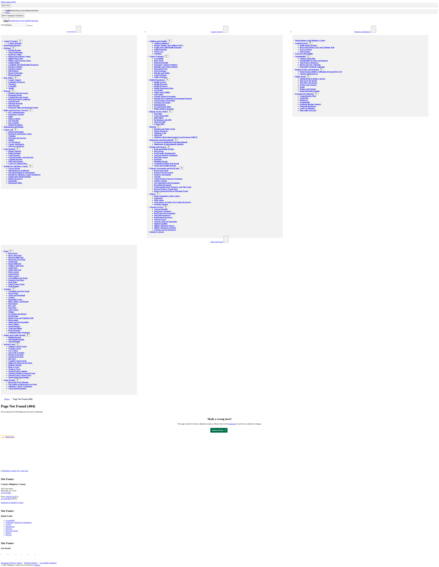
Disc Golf (11, 306)
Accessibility (159, 59)
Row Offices (8, 78)
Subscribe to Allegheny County (12, 503)
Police (10, 117)
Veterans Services (156, 207)
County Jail (8, 130)
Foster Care (158, 52)
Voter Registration (15, 52)
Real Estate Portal (161, 170)
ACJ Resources (14, 142)
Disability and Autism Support (166, 67)
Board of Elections (15, 73)
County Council (14, 80)
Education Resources (162, 215)
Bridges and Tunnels (308, 89)
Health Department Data (163, 88)
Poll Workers (13, 71)
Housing (153, 127)
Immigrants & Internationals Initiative (169, 144)
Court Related (9, 149)
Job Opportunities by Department (21, 173)
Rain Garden (305, 52)
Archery (11, 297)
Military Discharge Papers (164, 226)
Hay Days (12, 359)
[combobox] (12, 15)
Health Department (157, 80)
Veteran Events (160, 219)
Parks (6, 251)
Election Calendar (15, 67)
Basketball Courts (15, 299)
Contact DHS (159, 124)
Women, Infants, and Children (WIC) (168, 45)
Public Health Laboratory (164, 109)
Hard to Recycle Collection (310, 65)
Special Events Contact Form (19, 375)
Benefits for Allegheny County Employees (24, 175)
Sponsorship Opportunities (18, 377)
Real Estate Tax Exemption (164, 213)
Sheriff (11, 88)
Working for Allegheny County (16, 166)
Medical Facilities (160, 224)
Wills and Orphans (15, 161)
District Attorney (14, 151)
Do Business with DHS (163, 120)
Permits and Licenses (158, 147)
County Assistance (157, 56)
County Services (217, 32)
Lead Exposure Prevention (164, 101)
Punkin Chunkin (14, 365)
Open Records (13, 105)
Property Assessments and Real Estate (164, 168)
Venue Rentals (9, 380)
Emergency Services (16, 115)
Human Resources (15, 179)
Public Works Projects (308, 45)
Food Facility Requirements (165, 153)
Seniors (152, 194)
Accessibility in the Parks (18, 278)
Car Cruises (13, 351)
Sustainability (300, 56)
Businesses (304, 100)
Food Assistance (160, 71)
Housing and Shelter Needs (164, 129)
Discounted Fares (161, 69)
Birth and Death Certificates (19, 99)
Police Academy (14, 119)
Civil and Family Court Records (20, 157)
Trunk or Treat (14, 369)
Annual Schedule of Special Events (21, 373)
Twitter (23, 554)
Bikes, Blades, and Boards (18, 302)
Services (8, 535)
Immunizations (160, 105)
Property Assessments (162, 175)
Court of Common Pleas (17, 164)
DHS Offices (159, 118)
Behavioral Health (161, 63)
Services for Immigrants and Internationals (170, 142)
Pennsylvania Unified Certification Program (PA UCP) (321, 72)
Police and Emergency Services (16, 110)
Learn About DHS (161, 116)
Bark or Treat (13, 367)
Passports (158, 159)
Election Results (14, 50)
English (21, 10)
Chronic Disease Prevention (165, 96)
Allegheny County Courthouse (20, 386)
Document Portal (15, 95)
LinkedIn (30, 554)
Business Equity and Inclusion (307, 70)
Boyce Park (12, 253)
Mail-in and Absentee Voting (19, 56)
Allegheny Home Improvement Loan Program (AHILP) (175, 137)
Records (7, 91)
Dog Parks (12, 308)
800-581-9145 (11, 497)
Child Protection (160, 49)
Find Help (158, 114)
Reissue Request (14, 75)
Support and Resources (309, 74)
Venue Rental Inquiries (17, 388)
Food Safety (158, 94)
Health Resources (161, 86)
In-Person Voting (15, 54)
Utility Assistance (160, 77)
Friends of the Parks (16, 280)
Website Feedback (30, 563)
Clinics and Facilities (162, 92)
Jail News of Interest (16, 146)
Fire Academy (13, 123)
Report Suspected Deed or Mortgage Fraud (171, 191)
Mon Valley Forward (308, 110)
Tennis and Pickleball (16, 295)
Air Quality (158, 90)
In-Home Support (161, 204)
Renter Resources (161, 131)
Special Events (9, 344)
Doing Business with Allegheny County (310, 40)
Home (6, 399)
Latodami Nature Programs (19, 332)
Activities (7, 289)
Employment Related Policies (19, 177)
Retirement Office (15, 183)
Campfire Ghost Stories (17, 361)
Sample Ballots (14, 63)
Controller (12, 86)
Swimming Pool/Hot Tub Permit (166, 164)
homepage (232, 424)
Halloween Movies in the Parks (20, 363)
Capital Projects (301, 43)
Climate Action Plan (307, 59)
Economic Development (304, 94)
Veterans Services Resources (165, 230)
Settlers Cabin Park (16, 266)
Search (3, 25)
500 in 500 (158, 135)
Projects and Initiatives (362, 32)
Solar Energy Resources (309, 63)
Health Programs (160, 84)
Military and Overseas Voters (19, 61)
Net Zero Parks (306, 49)
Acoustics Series (14, 348)
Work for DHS (160, 122)
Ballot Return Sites (15, 59)
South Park (12, 268)
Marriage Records (15, 103)
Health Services (160, 82)
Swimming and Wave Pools (18, 291)
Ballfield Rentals (14, 337)
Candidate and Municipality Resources (23, 65)
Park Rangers (13, 286)
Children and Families (158, 41)
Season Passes (13, 274)
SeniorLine (158, 198)
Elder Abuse (159, 200)
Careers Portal (14, 168)
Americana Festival (15, 357)
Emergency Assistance (162, 211)
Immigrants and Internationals (161, 140)
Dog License (159, 151)
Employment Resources (163, 217)
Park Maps (12, 282)
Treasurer (12, 84)
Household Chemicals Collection (312, 67)
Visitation (12, 136)
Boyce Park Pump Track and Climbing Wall (317, 47)
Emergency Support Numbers (165, 65)
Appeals (157, 177)
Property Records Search (18, 93)
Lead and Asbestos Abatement (166, 155)
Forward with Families (304, 54)
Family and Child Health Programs (167, 47)
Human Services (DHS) (158, 112)
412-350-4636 (6, 499)
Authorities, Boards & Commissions (18, 522)
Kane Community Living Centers (167, 196)
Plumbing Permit (160, 161)
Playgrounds (13, 320)
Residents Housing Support (310, 104)
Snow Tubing (13, 324)
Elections (7, 48)
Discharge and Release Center (20, 134)
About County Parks (16, 284)
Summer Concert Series (17, 346)
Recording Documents (162, 185)
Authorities (304, 98)
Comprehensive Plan (308, 96)
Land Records (13, 101)
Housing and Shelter (162, 73)
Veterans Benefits (161, 209)
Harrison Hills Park (16, 257)
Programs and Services (17, 138)
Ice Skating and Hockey (17, 314)
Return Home (217, 430)
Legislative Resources (16, 82)
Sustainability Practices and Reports (314, 61)
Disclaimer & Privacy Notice (11, 563)
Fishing (11, 312)
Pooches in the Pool (15, 355)
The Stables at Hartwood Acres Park (22, 384)
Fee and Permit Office (162, 107)
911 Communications (16, 112)
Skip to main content (8, 2)
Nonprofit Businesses (308, 106)
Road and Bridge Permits (164, 149)
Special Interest (14, 326)
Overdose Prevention (162, 103)
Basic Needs (158, 61)
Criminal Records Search (18, 97)
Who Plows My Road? (308, 83)
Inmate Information (16, 132)
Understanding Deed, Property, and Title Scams (172, 187)
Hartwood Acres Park (16, 260)
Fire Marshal (13, 121)
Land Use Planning (307, 108)
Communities (305, 102)
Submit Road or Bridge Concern (312, 79)
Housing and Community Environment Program (173, 98)
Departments (10, 527)
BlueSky (37, 554)
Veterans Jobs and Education (165, 222)
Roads (302, 87)
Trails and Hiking (15, 328)
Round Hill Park (14, 264)
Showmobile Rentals (16, 339)
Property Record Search (163, 173)
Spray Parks (13, 293)
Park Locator (13, 272)
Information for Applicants (18, 170)
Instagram (10, 554)
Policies (11, 140)
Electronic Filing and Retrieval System (23, 108)
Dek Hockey (13, 304)
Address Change (160, 181)
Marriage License (161, 157)
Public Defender (14, 153)
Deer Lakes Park (15, 255)
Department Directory (12, 45)
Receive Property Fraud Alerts (166, 189)
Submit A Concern (157, 232)
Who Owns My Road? (308, 81)
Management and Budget (13, 127)
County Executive (11, 41)
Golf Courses (13, 310)
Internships (12, 181)
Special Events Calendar (17, 371)
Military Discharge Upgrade (165, 228)
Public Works (300, 77)
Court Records (14, 155)
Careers (8, 525)
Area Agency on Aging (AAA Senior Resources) (172, 202)
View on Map (6, 493)
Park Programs (14, 330)
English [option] (21, 21)
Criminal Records (15, 159)
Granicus (37, 565)
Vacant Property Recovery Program (168, 179)
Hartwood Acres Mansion (18, 382)
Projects (8, 533)
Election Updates (14, 69)
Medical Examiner (15, 125)
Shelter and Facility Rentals (14, 335)
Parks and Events (217, 242)
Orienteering (13, 316)
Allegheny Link (160, 133)
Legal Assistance (160, 75)
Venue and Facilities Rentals (165, 166)
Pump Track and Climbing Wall (20, 318)
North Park (12, 262)
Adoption (157, 54)
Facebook (3, 554)
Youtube (16, 554)
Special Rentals (14, 342)
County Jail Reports (16, 144)
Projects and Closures (308, 85)
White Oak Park (14, 270)
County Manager (15, 43)
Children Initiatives (161, 43)
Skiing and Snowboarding (18, 322)
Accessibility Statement (48, 563)
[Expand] (78, 29)
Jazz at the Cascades (16, 353)
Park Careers (13, 276)
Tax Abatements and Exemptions (167, 183)
